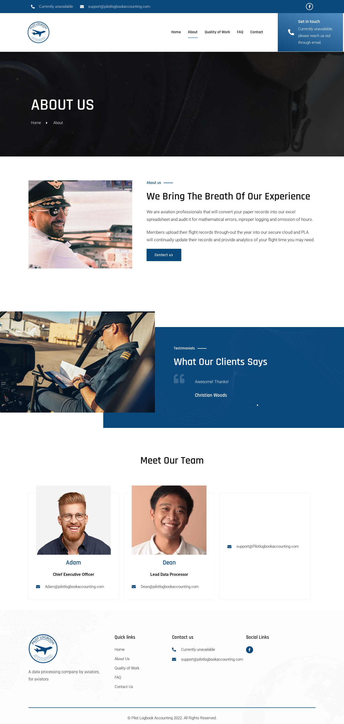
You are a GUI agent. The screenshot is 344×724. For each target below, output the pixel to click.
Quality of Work (217, 32)
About (193, 32)
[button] (253, 405)
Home (176, 32)
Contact (256, 32)
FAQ (240, 32)
